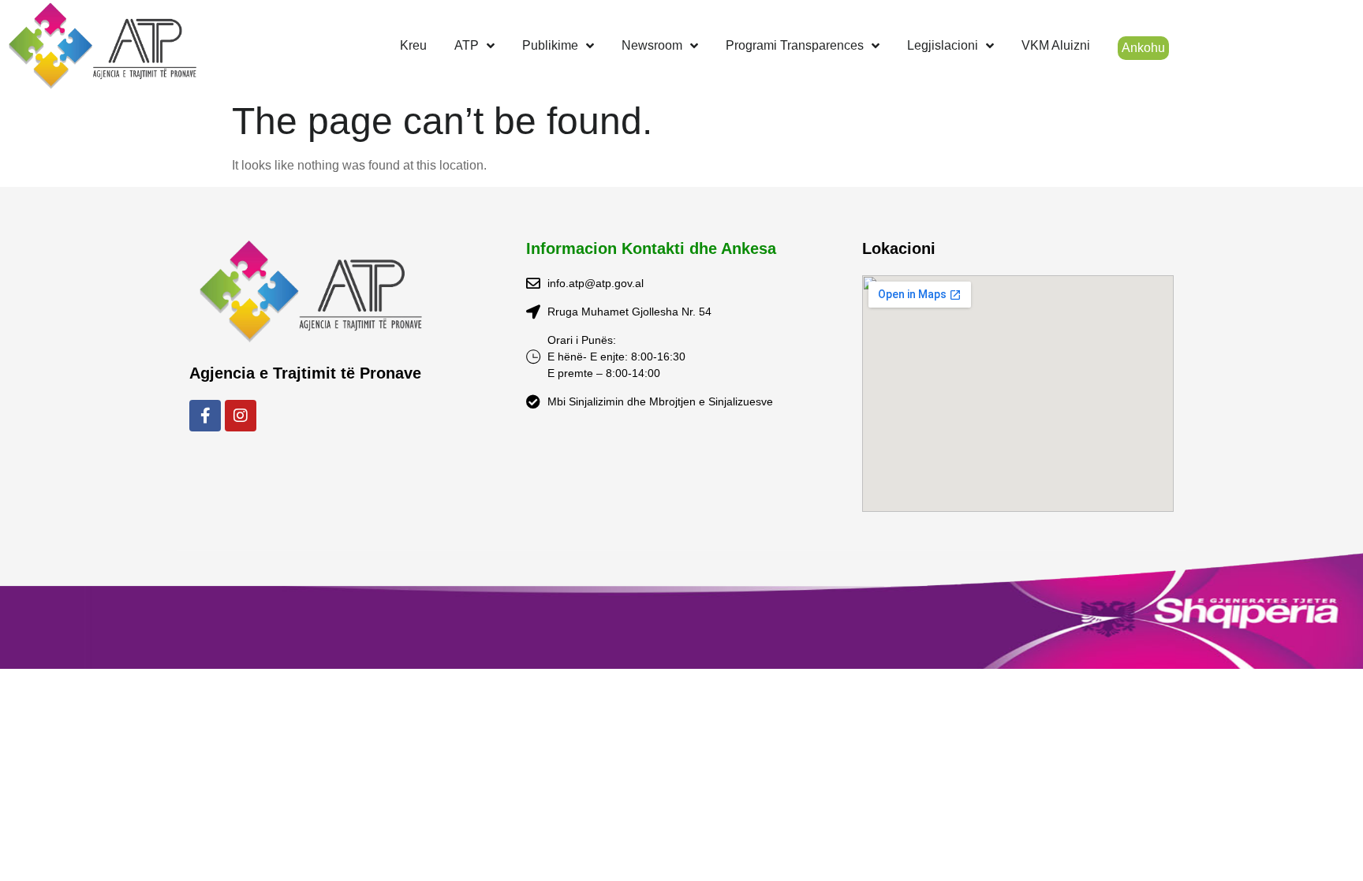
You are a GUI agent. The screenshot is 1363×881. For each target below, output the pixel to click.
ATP (466, 45)
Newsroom (652, 45)
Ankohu (1143, 47)
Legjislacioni (942, 45)
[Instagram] (240, 415)
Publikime (550, 45)
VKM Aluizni (1055, 45)
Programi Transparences (795, 45)
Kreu (413, 45)
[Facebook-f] (205, 415)
